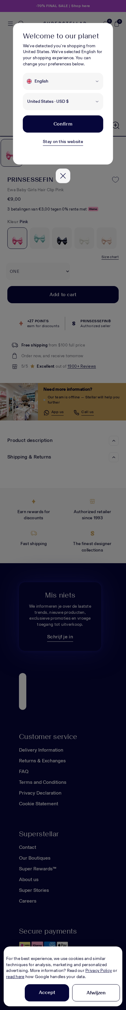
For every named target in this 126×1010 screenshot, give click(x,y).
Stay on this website (63, 141)
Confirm (63, 124)
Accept (47, 992)
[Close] (63, 175)
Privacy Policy (98, 970)
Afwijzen (96, 993)
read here (15, 976)
